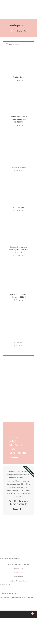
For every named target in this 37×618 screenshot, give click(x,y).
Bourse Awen (19, 343)
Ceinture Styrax (18, 77)
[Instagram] (13, 601)
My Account (6, 614)
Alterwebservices (27, 598)
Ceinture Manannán (18, 168)
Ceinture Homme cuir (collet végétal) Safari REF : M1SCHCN (18, 249)
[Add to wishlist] (27, 46)
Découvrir (17, 509)
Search (18, 614)
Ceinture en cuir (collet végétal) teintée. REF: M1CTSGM (18, 119)
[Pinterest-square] (19, 601)
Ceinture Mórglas (18, 207)
